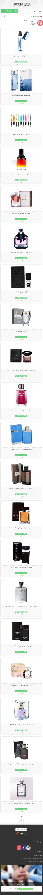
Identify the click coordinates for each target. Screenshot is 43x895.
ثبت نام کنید (13, 889)
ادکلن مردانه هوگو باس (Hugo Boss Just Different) (21, 764)
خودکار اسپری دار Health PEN (21, 134)
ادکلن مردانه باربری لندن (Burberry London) (21, 488)
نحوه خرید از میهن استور (35, 861)
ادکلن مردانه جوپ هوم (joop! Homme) (21, 410)
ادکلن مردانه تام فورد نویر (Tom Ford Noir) (21, 646)
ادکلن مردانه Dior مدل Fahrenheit (21, 174)
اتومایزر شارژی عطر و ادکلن (21, 56)
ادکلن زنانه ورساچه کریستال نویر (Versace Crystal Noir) (21, 370)
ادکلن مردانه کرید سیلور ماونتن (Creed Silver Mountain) (21, 606)
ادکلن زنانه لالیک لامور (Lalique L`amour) (21, 685)
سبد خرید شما (10, 11)
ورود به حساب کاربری (26, 889)
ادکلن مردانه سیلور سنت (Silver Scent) (21, 567)
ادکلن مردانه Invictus (21, 331)
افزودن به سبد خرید (21, 61)
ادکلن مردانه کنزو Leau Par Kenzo (21, 95)
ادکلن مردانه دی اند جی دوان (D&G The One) (21, 528)
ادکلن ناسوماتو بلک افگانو (21, 292)
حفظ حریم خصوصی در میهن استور (32, 858)
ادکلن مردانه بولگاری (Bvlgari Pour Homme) (21, 803)
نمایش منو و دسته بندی (31, 11)
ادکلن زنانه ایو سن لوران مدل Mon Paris (21, 252)
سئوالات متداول (37, 855)
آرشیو (33, 24)
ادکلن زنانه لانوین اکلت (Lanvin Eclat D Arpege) (21, 724)
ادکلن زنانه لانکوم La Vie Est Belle (21, 213)
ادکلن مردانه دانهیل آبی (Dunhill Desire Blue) (21, 449)
